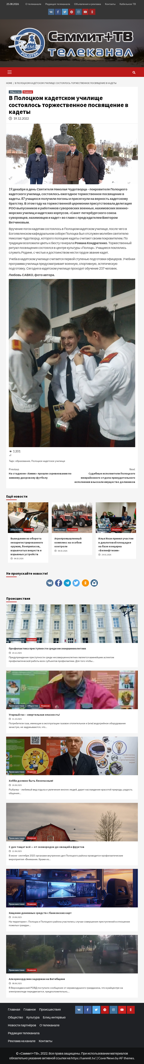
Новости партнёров (22, 1025)
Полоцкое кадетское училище (48, 460)
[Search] (134, 72)
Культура (33, 1017)
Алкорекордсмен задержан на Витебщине (37, 979)
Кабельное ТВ (128, 3)
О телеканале (33, 3)
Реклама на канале (21, 1041)
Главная (14, 1009)
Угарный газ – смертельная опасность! (34, 714)
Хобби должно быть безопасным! (31, 780)
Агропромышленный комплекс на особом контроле (67, 542)
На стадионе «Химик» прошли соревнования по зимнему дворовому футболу (40, 473)
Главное (28, 92)
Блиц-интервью (54, 1017)
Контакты (110, 3)
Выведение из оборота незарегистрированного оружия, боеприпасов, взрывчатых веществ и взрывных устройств (27, 546)
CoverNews (106, 1058)
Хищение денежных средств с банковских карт (40, 913)
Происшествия (16, 639)
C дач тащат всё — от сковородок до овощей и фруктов (46, 847)
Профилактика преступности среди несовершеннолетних (47, 648)
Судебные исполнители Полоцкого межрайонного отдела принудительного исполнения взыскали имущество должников (104, 475)
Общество (15, 92)
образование (22, 460)
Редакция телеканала (57, 3)
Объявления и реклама (87, 3)
